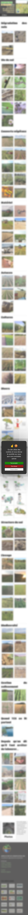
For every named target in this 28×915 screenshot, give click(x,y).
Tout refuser (14, 466)
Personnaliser (14, 469)
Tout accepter (14, 463)
